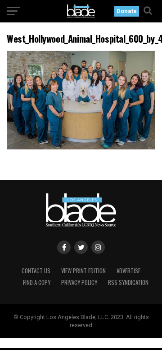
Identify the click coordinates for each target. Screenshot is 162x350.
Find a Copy (36, 282)
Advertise (128, 271)
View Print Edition (83, 271)
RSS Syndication (128, 282)
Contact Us (36, 271)
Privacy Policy (79, 282)
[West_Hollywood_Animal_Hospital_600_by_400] (81, 147)
